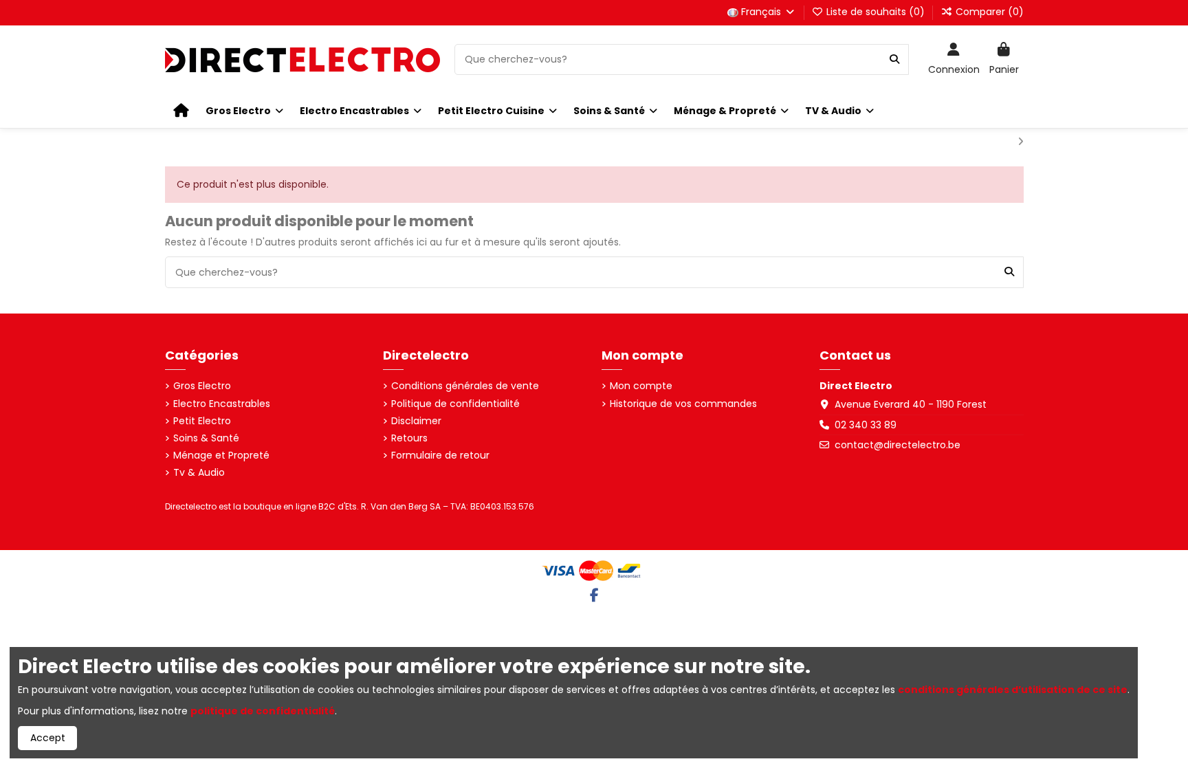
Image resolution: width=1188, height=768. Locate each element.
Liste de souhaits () (875, 12)
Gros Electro (202, 386)
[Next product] (1021, 142)
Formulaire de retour (440, 455)
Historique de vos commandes (683, 403)
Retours (409, 438)
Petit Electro (202, 421)
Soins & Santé (206, 438)
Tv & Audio (199, 472)
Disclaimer (416, 421)
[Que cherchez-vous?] (894, 59)
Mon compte (641, 386)
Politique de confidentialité (455, 403)
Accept (47, 738)
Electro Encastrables (221, 403)
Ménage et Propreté (221, 455)
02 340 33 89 (865, 425)
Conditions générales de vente (465, 386)
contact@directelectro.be (897, 445)
